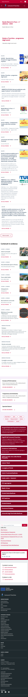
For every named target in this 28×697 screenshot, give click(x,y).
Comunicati (3, 646)
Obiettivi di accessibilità (5, 685)
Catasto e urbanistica (5, 624)
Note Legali (3, 682)
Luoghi (2, 654)
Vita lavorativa (3, 638)
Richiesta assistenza (5, 676)
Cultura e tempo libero (5, 626)
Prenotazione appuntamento (6, 673)
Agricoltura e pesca (4, 616)
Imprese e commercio (5, 630)
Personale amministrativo (6, 609)
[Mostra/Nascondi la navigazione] (1, 5)
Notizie (2, 644)
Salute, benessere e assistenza (7, 633)
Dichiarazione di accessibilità (6, 684)
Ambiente (2, 618)
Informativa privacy (4, 681)
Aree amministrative (5, 602)
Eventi (2, 655)
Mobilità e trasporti (4, 632)
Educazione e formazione (5, 627)
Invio (25, 525)
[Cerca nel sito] (24, 5)
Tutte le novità (5, 235)
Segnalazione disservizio (5, 675)
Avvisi (2, 647)
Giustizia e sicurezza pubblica (6, 629)
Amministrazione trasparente (6, 678)
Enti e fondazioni (4, 605)
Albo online (3, 679)
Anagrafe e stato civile (5, 619)
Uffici (2, 604)
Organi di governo (4, 601)
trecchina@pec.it (6, 668)
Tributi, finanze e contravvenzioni (7, 635)
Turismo (2, 637)
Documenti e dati (4, 610)
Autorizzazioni (3, 623)
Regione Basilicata (5, 1)
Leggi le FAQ (3, 671)
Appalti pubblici (3, 621)
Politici (2, 607)
